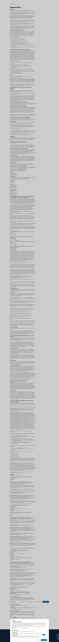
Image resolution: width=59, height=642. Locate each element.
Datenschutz (13, 628)
